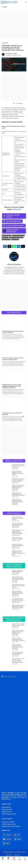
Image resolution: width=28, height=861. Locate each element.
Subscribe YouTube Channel (12, 216)
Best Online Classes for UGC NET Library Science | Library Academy (18, 480)
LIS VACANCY (5, 43)
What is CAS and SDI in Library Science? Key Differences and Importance (18, 487)
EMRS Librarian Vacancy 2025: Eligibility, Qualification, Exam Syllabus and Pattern (11, 386)
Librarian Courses (7, 811)
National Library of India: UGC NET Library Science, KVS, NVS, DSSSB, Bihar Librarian (18, 660)
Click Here (17, 209)
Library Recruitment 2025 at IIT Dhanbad (17, 538)
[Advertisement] (14, 25)
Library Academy (12, 53)
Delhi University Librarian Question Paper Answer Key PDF (18, 586)
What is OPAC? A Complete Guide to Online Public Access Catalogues (17, 501)
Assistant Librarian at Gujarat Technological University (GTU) (17, 545)
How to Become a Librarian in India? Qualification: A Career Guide (18, 472)
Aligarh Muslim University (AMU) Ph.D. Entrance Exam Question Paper (18, 606)
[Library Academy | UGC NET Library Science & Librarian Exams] (9, 2)
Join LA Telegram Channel (15, 225)
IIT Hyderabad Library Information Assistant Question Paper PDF (17, 600)
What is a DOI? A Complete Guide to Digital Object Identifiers (18, 494)
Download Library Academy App (12, 230)
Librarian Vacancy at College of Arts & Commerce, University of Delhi (18, 552)
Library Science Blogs (8, 822)
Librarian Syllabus (7, 818)
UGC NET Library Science (9, 824)
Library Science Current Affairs (11, 826)
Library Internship (7, 809)
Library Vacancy (6, 807)
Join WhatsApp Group (13, 221)
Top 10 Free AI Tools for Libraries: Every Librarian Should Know (18, 466)
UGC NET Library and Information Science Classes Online (13, 358)
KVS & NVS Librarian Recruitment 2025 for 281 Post (13, 331)
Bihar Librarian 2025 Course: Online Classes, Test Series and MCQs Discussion (18, 578)
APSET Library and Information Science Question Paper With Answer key (17, 593)
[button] (26, 2)
